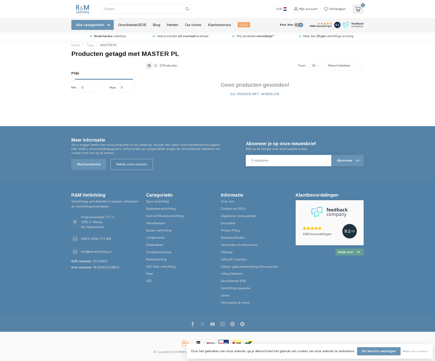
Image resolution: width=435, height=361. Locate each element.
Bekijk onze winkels (131, 164)
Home (75, 45)
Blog (156, 24)
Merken (172, 24)
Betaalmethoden (233, 238)
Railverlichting (156, 259)
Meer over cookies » (415, 351)
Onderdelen (154, 245)
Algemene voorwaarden (238, 216)
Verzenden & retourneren (239, 245)
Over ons (227, 201)
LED (149, 281)
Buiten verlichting (158, 230)
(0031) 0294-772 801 (96, 239)
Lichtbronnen (155, 238)
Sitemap (227, 252)
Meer (149, 274)
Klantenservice (219, 24)
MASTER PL (108, 45)
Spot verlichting (157, 201)
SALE (243, 24)
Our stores (193, 24)
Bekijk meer (345, 252)
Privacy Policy (230, 230)
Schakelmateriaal (158, 252)
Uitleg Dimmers (232, 274)
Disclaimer (228, 223)
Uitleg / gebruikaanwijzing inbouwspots (249, 267)
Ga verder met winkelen (254, 94)
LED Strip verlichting (160, 267)
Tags (90, 45)
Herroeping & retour (235, 303)
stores (225, 295)
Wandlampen (155, 223)
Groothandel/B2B (132, 24)
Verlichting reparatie (235, 288)
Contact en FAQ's (233, 209)
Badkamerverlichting (161, 209)
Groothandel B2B (233, 281)
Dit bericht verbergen (379, 351)
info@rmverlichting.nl (96, 252)
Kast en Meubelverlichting (165, 216)
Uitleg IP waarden (234, 259)
